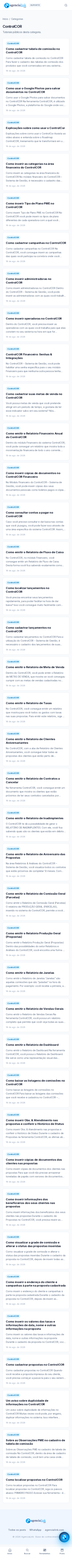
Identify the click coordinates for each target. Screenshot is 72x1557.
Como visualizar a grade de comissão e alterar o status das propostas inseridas (33, 1244)
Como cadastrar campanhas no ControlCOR (36, 243)
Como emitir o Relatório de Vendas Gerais (35, 1008)
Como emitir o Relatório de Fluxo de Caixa (34, 552)
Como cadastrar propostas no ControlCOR (35, 1364)
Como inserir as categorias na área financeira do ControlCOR (30, 165)
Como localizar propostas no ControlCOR (34, 1479)
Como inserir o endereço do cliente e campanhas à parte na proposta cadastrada (36, 1283)
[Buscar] (66, 5)
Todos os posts (17, 1529)
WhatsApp (35, 1529)
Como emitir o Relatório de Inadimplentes (34, 818)
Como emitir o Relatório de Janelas (30, 972)
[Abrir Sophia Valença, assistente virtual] (64, 1537)
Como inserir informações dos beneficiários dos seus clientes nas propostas (30, 1203)
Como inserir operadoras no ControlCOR (34, 318)
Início (5, 19)
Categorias (17, 19)
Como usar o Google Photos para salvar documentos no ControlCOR (33, 90)
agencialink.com (54, 1529)
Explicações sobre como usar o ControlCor (35, 128)
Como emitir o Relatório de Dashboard (32, 1044)
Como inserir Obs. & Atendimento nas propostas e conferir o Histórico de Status (35, 1122)
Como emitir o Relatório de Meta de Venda (35, 667)
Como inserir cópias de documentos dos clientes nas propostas (34, 1161)
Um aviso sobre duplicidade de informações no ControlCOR (27, 1402)
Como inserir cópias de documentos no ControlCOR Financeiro (33, 474)
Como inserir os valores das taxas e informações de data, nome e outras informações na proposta (31, 1325)
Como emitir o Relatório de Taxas (29, 703)
